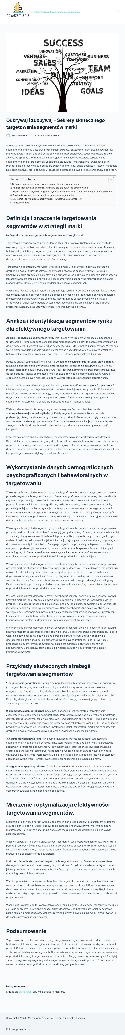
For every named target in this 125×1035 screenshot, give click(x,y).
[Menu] (117, 12)
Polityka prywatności (18, 1029)
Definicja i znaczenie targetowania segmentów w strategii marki (46, 184)
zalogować (25, 991)
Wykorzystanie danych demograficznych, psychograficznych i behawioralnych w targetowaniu (63, 191)
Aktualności (52, 135)
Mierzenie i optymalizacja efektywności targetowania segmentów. (47, 199)
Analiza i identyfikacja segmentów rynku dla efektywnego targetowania (50, 187)
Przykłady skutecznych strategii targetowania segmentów (43, 195)
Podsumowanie (21, 202)
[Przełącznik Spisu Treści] (109, 179)
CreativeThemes (76, 1018)
